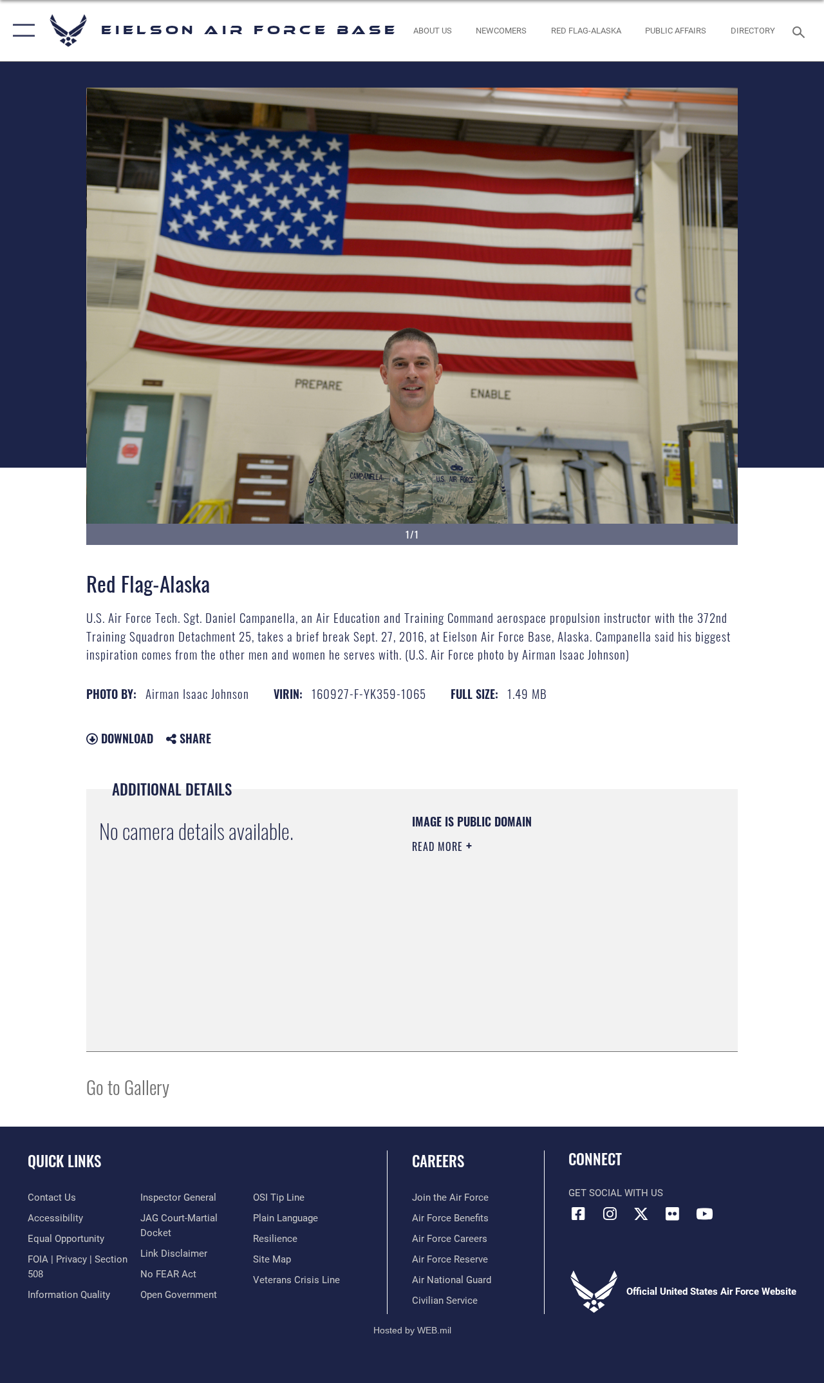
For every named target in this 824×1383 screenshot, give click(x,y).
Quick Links (64, 1161)
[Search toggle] (801, 30)
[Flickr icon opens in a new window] (672, 1213)
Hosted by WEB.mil (412, 1330)
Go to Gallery (127, 1086)
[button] (21, 30)
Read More (439, 846)
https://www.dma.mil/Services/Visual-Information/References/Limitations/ (527, 955)
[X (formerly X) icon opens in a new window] (641, 1213)
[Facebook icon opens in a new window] (578, 1213)
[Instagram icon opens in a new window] (609, 1213)
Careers (438, 1161)
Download (125, 738)
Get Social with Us (615, 1193)
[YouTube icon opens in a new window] (704, 1213)
